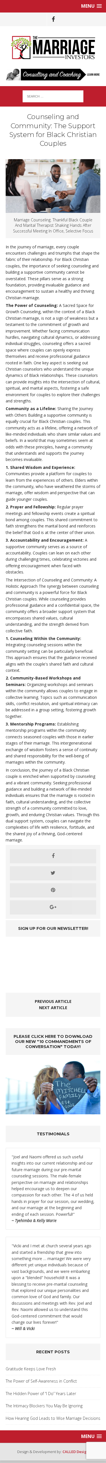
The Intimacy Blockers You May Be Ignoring (44, 1405)
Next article (53, 1007)
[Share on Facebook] (53, 856)
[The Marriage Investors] (53, 47)
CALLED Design (75, 1451)
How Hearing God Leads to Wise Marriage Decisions (53, 1418)
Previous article (53, 1001)
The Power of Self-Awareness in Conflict (41, 1381)
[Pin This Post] (53, 890)
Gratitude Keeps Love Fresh (31, 1368)
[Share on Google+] (53, 907)
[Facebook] (53, 19)
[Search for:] (53, 96)
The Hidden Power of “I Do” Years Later (41, 1393)
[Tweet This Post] (53, 873)
